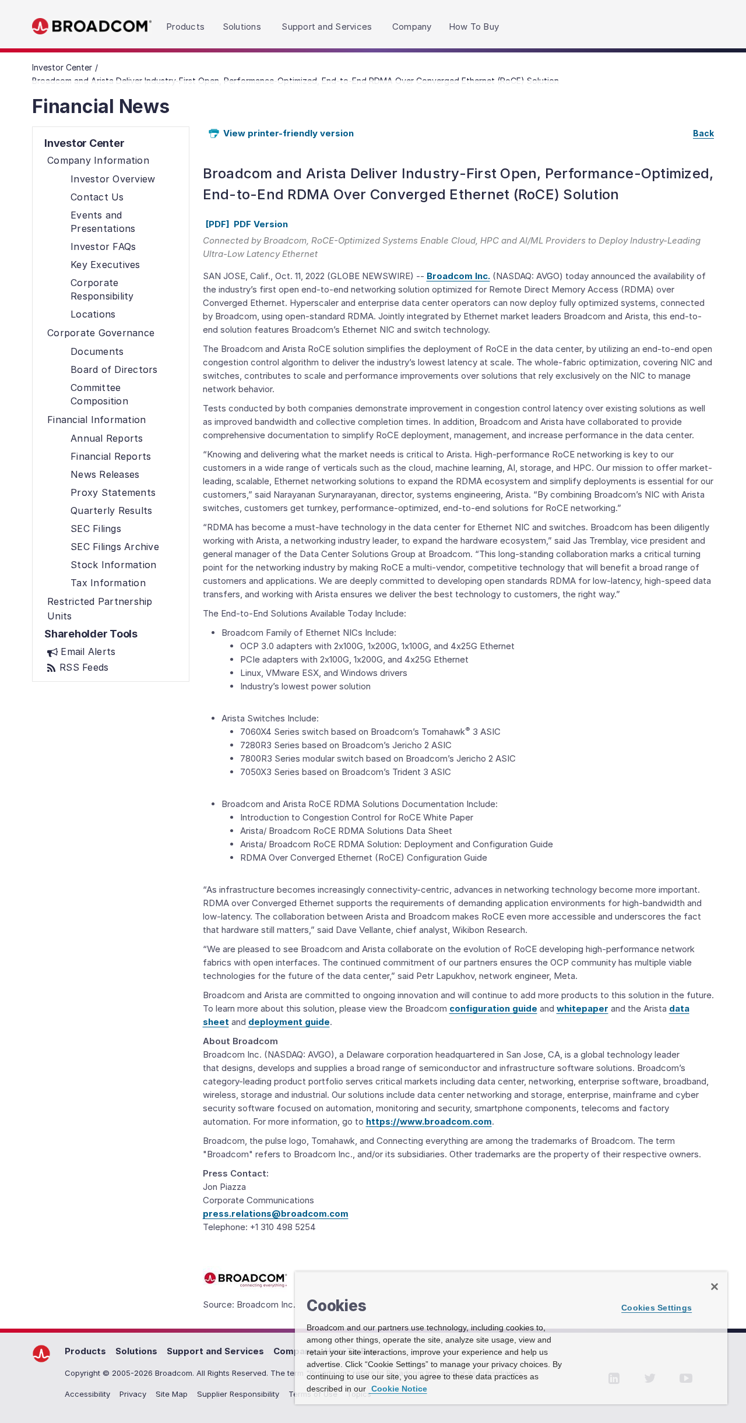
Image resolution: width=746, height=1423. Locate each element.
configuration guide (493, 1008)
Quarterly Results (111, 510)
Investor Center (62, 67)
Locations (93, 314)
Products (85, 1351)
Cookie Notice (398, 1388)
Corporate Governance (100, 333)
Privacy (132, 1394)
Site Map (172, 1394)
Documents (97, 351)
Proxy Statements (113, 492)
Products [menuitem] (185, 26)
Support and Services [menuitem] (326, 26)
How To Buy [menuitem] (474, 26)
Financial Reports (111, 456)
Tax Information (108, 583)
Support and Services (215, 1351)
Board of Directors (114, 369)
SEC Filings (96, 528)
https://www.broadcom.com (429, 1121)
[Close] (714, 1286)
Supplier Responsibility (238, 1394)
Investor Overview (113, 179)
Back (703, 133)
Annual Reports (107, 438)
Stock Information (113, 564)
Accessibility (87, 1394)
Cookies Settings (656, 1307)
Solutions (136, 1351)
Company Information (98, 160)
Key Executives (105, 264)
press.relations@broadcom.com (276, 1213)
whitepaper (582, 1008)
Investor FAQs (103, 246)
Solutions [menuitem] (242, 26)
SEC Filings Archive (115, 546)
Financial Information (96, 419)
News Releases (105, 474)
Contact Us (97, 197)
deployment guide (289, 1021)
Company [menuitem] (412, 26)
